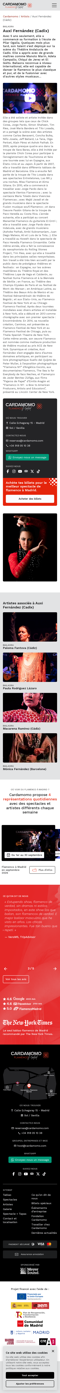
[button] (55, 968)
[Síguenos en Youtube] (20, 471)
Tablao (7, 1194)
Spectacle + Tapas (14, 1213)
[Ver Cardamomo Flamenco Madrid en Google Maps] (30, 1083)
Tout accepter (30, 1375)
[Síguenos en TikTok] (38, 471)
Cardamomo (10, 16)
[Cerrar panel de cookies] (53, 1351)
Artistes (8, 1204)
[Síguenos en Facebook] (8, 471)
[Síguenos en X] (32, 471)
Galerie (7, 1209)
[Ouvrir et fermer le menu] (55, 5)
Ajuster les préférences (30, 1383)
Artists (25, 16)
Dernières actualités (44, 1232)
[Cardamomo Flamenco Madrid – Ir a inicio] (11, 6)
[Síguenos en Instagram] (14, 471)
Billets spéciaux (41, 1203)
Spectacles (10, 1199)
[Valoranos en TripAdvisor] (26, 471)
